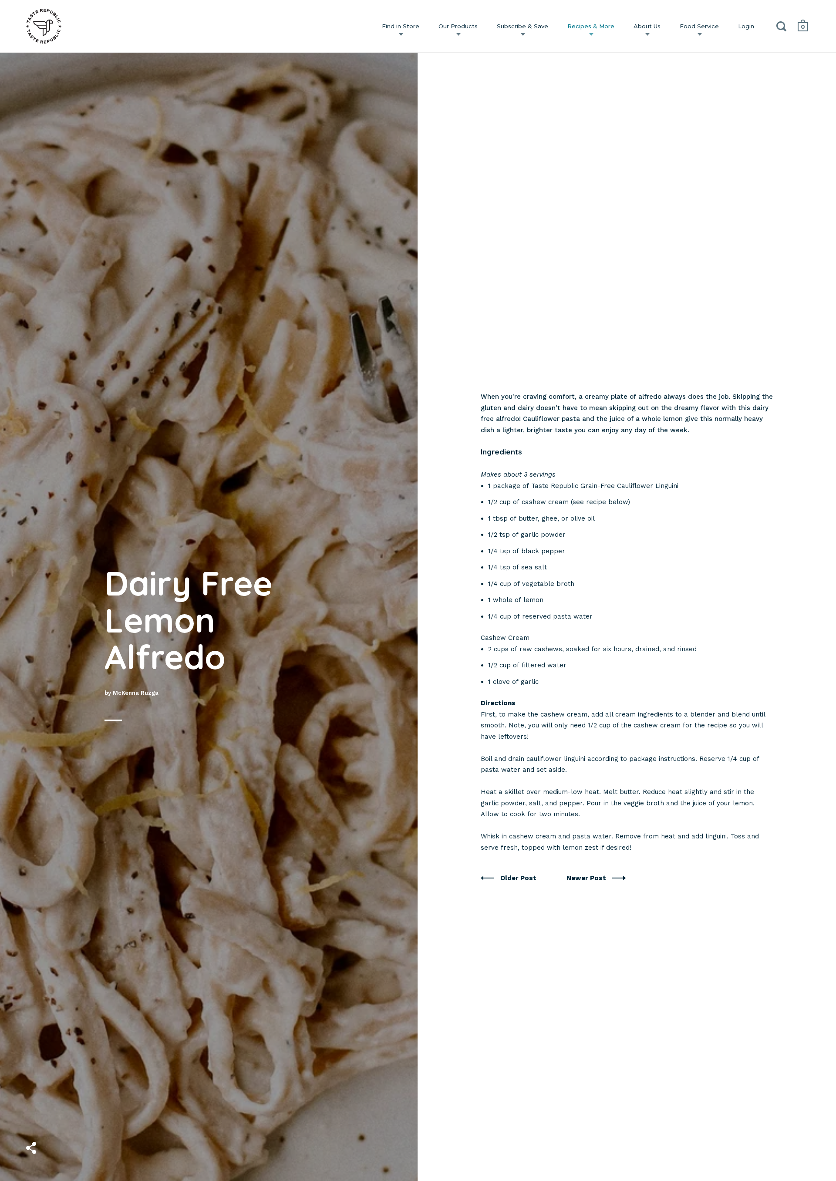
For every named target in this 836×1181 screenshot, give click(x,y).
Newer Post (587, 878)
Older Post (519, 878)
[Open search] (781, 28)
